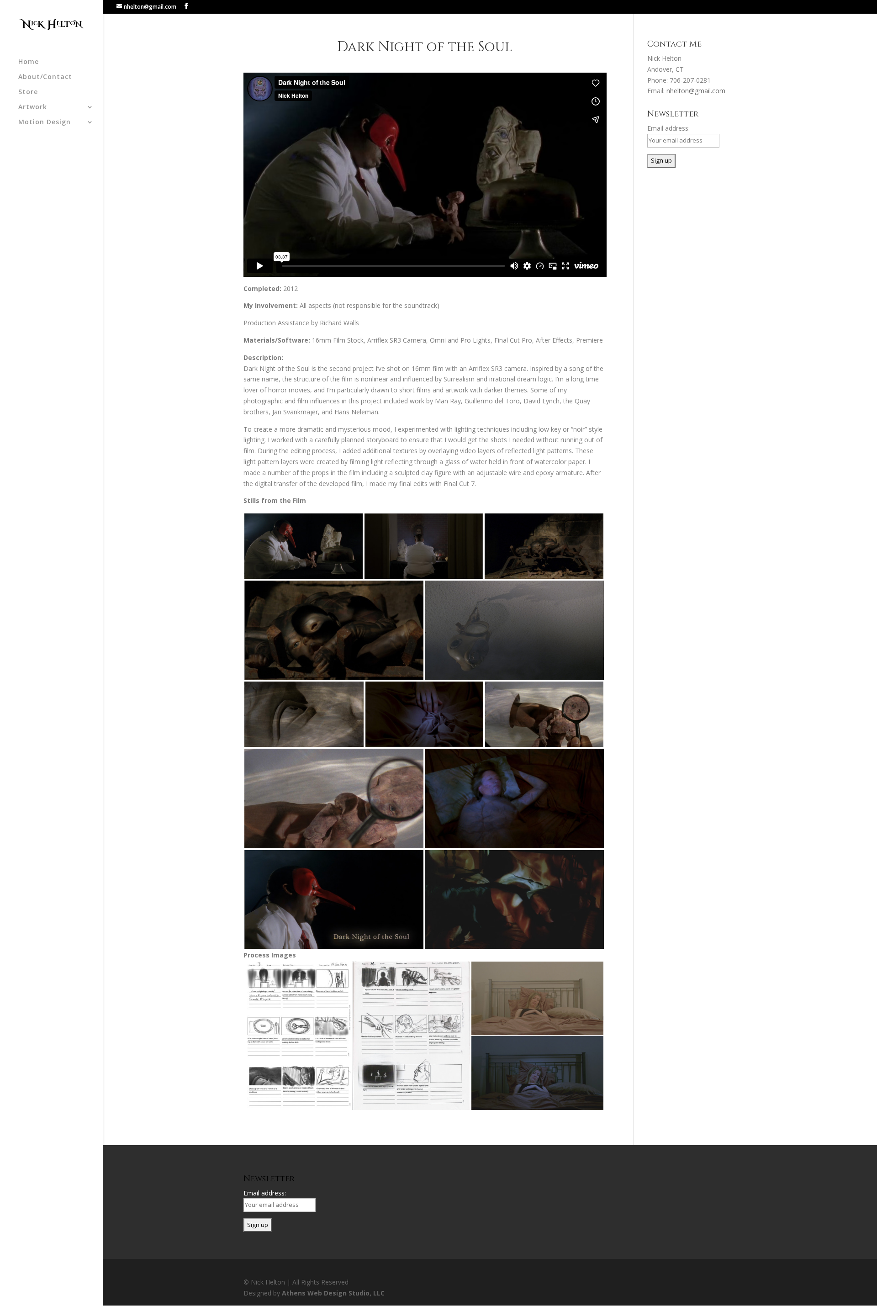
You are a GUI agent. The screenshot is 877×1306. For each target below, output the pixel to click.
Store (28, 92)
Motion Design (44, 122)
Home (28, 62)
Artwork (32, 107)
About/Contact (45, 77)
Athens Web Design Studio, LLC (333, 1293)
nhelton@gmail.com (695, 90)
